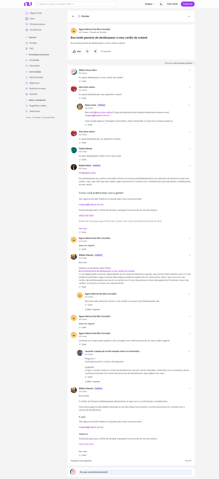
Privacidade (36, 117)
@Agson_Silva (89, 173)
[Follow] (87, 51)
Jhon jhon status (87, 87)
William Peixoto (86, 255)
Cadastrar (188, 4)
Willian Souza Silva (88, 70)
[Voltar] (73, 16)
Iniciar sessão (172, 4)
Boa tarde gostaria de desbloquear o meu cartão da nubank (107, 271)
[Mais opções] (189, 70)
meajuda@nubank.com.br (97, 115)
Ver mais (83, 229)
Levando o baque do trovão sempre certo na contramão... (113, 351)
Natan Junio (90, 105)
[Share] (95, 51)
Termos (28, 117)
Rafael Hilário (85, 166)
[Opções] (188, 16)
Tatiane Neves (85, 149)
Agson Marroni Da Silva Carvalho (94, 29)
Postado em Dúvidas (98, 32)
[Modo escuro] (161, 4)
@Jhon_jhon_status (103, 112)
